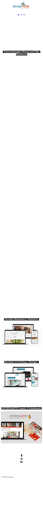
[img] (21, 6)
